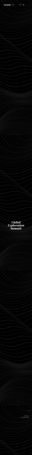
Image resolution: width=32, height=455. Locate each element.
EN (23, 5)
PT (13, 5)
